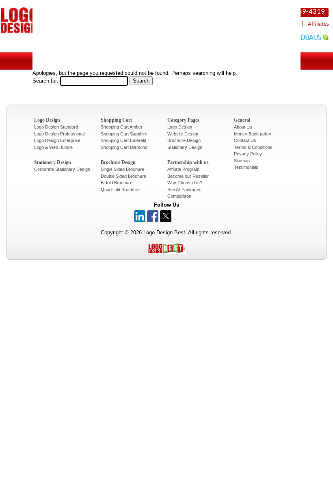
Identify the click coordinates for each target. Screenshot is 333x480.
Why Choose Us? (184, 182)
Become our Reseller (188, 176)
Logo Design (179, 126)
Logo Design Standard (56, 126)
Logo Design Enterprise (57, 140)
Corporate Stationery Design (62, 169)
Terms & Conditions (253, 147)
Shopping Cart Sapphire (124, 133)
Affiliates (318, 24)
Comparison (179, 196)
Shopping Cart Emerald (123, 140)
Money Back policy (252, 133)
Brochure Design (184, 140)
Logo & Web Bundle (53, 147)
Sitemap (242, 160)
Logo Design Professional (59, 133)
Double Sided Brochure (123, 176)
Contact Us (245, 140)
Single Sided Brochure (122, 169)
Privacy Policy (248, 153)
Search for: (45, 81)
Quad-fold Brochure (120, 189)
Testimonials (246, 167)
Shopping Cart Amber (122, 126)
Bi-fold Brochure (116, 182)
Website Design (182, 133)
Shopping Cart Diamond (124, 147)
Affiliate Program (183, 169)
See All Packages (184, 189)
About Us (243, 126)
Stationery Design (184, 147)
